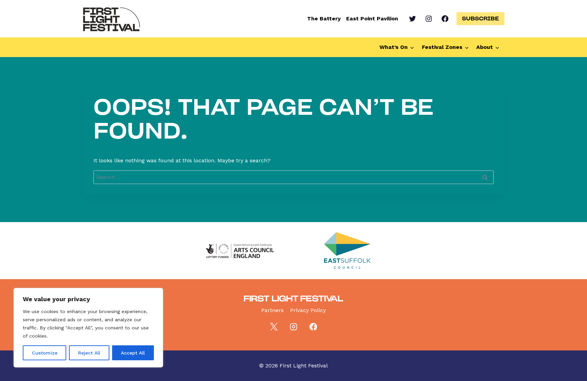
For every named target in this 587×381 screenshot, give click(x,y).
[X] (273, 326)
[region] (88, 327)
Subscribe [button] (480, 18)
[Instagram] (293, 326)
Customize (44, 353)
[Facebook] (313, 326)
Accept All (133, 353)
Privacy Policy (308, 310)
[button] (398, 47)
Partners (272, 310)
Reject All (89, 353)
